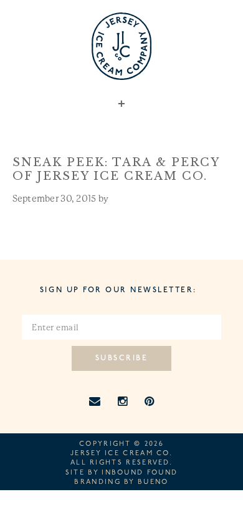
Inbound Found (140, 473)
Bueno (153, 482)
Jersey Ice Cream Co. (121, 453)
